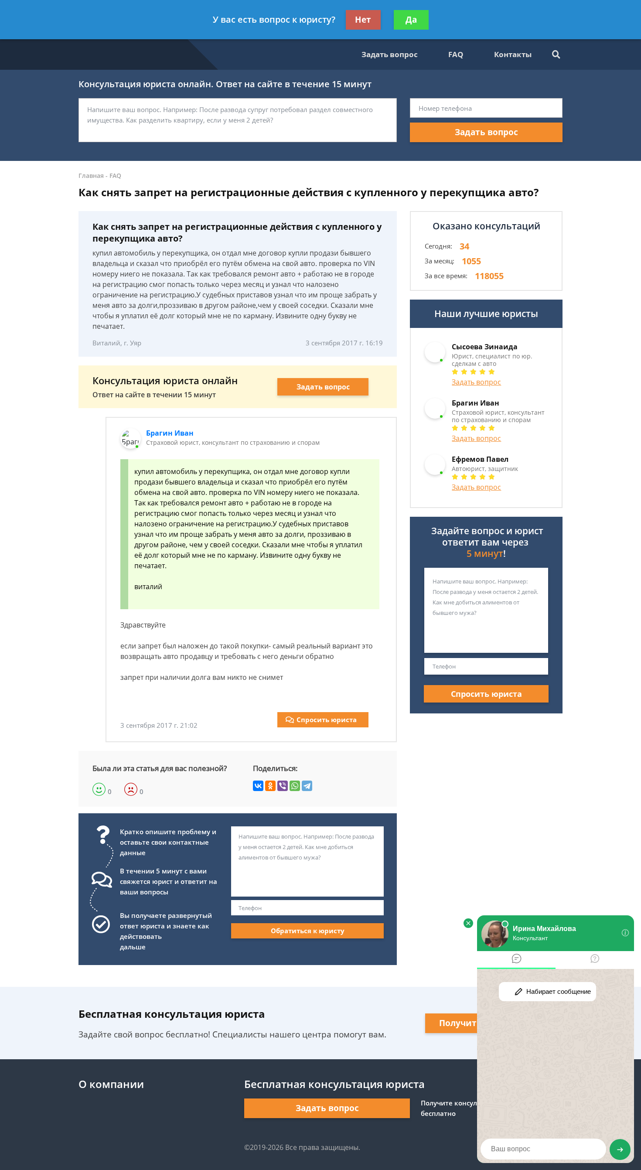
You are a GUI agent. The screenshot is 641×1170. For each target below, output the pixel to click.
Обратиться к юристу (307, 930)
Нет (363, 19)
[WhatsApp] (295, 786)
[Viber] (282, 786)
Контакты (513, 54)
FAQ (456, 54)
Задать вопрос (389, 54)
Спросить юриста (327, 719)
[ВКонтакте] (258, 786)
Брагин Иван (170, 433)
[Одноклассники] (270, 786)
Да (411, 19)
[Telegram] (307, 786)
